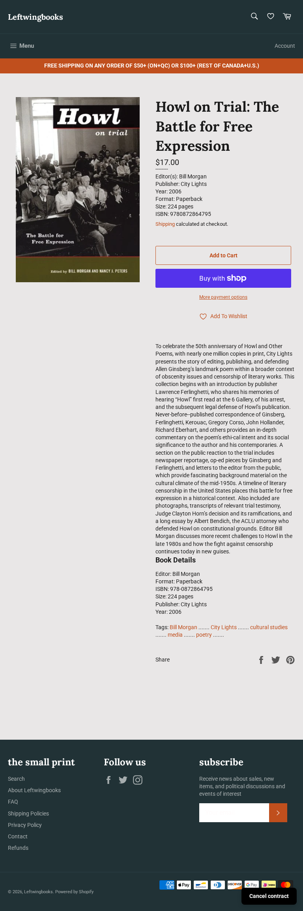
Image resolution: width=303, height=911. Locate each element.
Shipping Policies (28, 813)
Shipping (165, 224)
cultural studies (269, 627)
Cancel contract (269, 896)
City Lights (224, 627)
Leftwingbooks (35, 17)
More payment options (223, 297)
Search (16, 779)
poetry (204, 635)
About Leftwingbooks (34, 790)
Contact (18, 836)
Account (285, 46)
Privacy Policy (25, 825)
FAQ (13, 802)
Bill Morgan (183, 627)
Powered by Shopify (74, 891)
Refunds (18, 848)
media (175, 635)
